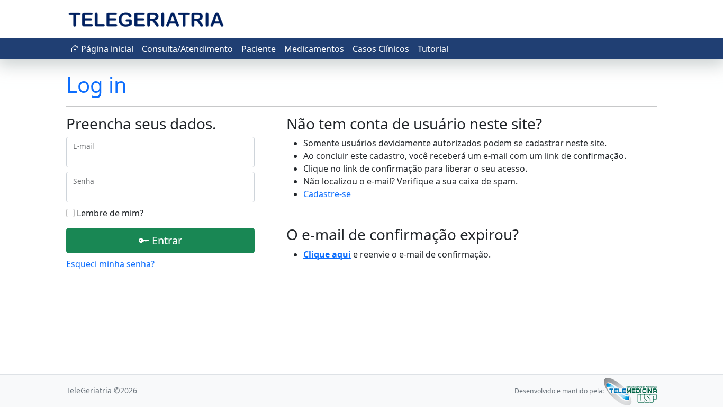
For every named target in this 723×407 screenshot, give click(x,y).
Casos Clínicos (381, 49)
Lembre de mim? (109, 213)
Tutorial (433, 49)
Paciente (258, 49)
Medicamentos (314, 49)
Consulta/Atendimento (187, 49)
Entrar (165, 240)
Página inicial (106, 49)
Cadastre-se (327, 194)
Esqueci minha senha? (110, 264)
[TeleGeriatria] (145, 19)
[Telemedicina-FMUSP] (630, 390)
